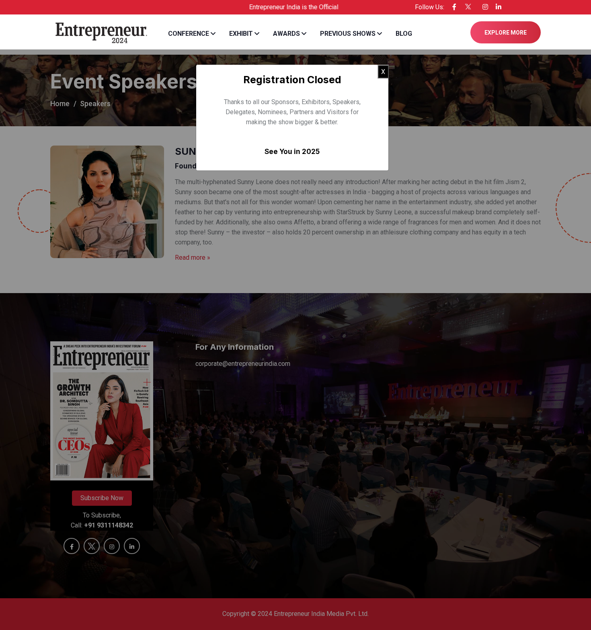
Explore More (505, 32)
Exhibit (241, 33)
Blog (404, 33)
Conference (188, 33)
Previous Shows (348, 33)
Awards (286, 33)
